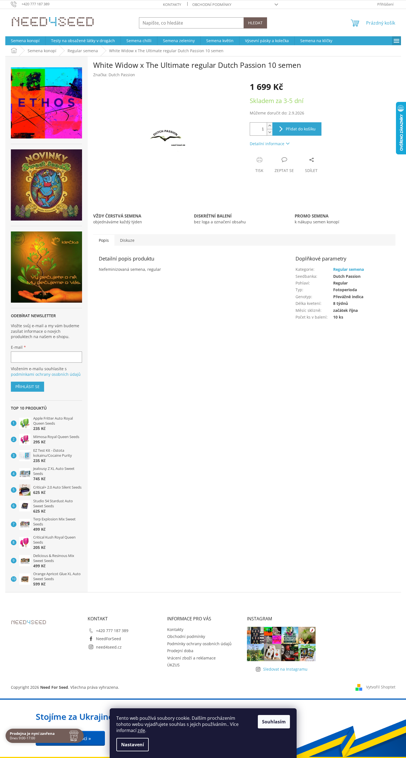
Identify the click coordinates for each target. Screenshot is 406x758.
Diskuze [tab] (127, 240)
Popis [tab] (104, 240)
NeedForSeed (108, 638)
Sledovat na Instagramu (285, 669)
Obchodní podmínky (211, 4)
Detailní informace (267, 143)
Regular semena (348, 269)
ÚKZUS (173, 665)
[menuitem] (25, 40)
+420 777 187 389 (112, 630)
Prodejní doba (180, 650)
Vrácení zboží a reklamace (191, 658)
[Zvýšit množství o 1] (269, 126)
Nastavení (132, 745)
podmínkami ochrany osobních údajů (46, 374)
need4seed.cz (109, 647)
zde (141, 730)
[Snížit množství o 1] (269, 132)
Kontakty (172, 4)
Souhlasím (274, 722)
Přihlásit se (27, 386)
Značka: (114, 74)
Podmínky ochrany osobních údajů (199, 643)
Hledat (255, 22)
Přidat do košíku (301, 128)
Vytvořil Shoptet (380, 687)
